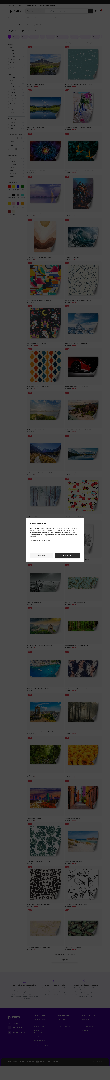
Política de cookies (45, 540)
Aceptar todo (67, 555)
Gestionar (41, 555)
